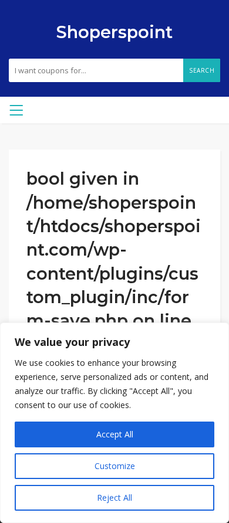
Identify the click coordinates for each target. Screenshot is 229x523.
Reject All (114, 497)
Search (201, 70)
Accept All (114, 434)
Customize (115, 465)
